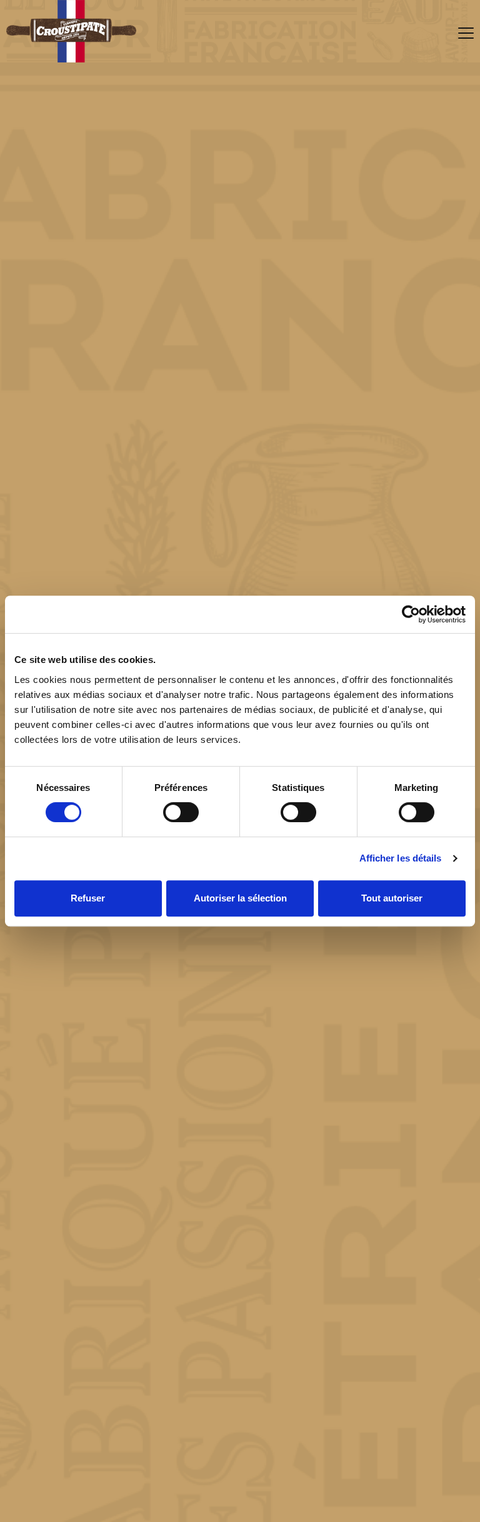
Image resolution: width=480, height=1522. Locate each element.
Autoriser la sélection (240, 898)
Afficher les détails (400, 858)
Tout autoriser (391, 898)
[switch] (181, 812)
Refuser (88, 898)
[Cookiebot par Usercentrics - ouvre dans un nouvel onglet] (411, 614)
